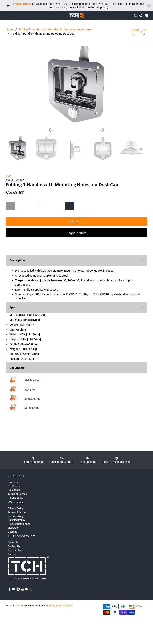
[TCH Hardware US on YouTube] (14, 589)
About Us (13, 542)
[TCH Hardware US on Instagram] (18, 589)
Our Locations (16, 550)
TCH (8, 175)
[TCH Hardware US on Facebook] (9, 589)
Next (144, 32)
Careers (12, 554)
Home (9, 29)
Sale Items (14, 489)
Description (17, 260)
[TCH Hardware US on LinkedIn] (22, 589)
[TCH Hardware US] (76, 15)
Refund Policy (15, 516)
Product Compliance (19, 523)
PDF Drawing (32, 380)
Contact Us (14, 546)
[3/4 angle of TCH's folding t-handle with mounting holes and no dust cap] (76, 84)
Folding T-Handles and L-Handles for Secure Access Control (55, 29)
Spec (12, 307)
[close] (149, 6)
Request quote (76, 233)
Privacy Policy (15, 508)
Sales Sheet (32, 407)
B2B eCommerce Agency (60, 605)
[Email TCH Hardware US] (26, 589)
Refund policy (15, 497)
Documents (17, 368)
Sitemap (12, 531)
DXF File (29, 389)
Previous (135, 32)
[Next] (102, 130)
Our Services (15, 486)
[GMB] (31, 589)
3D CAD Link (32, 398)
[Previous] (51, 130)
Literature (13, 527)
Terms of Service (17, 493)
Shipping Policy (16, 519)
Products (13, 482)
